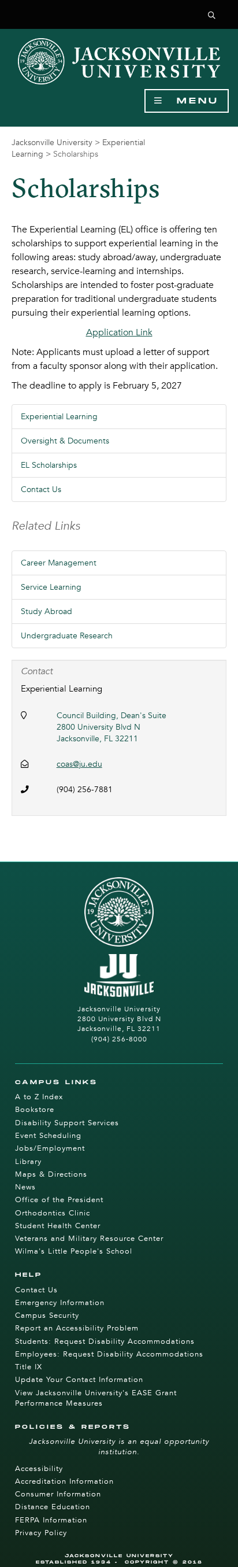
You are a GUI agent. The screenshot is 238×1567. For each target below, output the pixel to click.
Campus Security (47, 1315)
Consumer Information (58, 1494)
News (25, 1187)
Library (28, 1161)
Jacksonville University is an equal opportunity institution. (119, 1446)
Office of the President (59, 1200)
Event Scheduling (48, 1135)
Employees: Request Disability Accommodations (109, 1354)
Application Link (119, 332)
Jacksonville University (52, 142)
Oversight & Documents (65, 440)
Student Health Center (58, 1226)
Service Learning (51, 587)
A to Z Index (39, 1097)
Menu (191, 101)
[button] (212, 16)
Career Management (58, 562)
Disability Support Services (67, 1123)
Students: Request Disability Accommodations (105, 1341)
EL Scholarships (49, 465)
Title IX (28, 1367)
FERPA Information (51, 1520)
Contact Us (41, 489)
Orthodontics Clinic (52, 1213)
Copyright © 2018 (164, 1562)
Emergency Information (60, 1303)
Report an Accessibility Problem (77, 1328)
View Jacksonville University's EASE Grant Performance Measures (96, 1398)
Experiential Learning (59, 416)
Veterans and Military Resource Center (89, 1238)
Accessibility (39, 1468)
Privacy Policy (41, 1533)
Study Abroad (46, 611)
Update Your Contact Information (79, 1379)
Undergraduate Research (67, 635)
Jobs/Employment (50, 1148)
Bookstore (34, 1109)
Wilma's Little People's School (73, 1251)
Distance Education (52, 1507)
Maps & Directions (51, 1174)
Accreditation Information (64, 1481)
